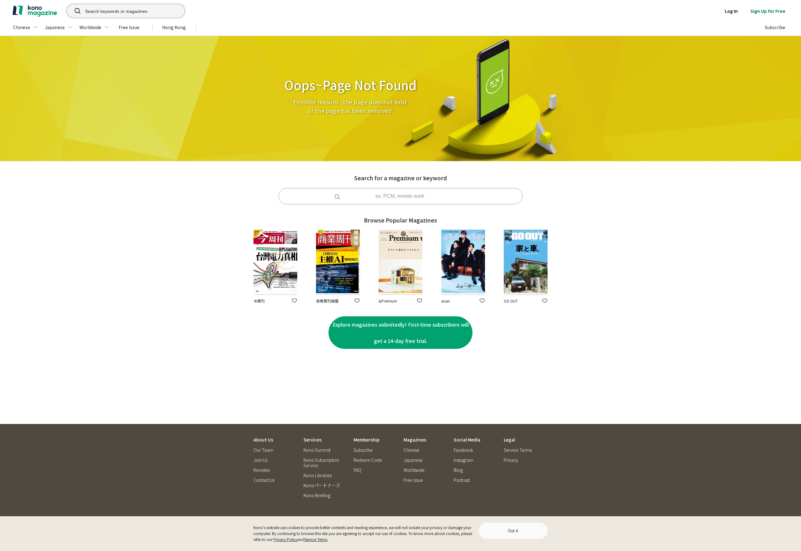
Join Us (260, 460)
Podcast (462, 480)
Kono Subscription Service (321, 462)
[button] (294, 300)
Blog (458, 470)
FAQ (357, 470)
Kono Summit (317, 450)
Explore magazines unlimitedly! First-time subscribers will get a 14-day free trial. (401, 332)
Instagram (463, 460)
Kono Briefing (317, 495)
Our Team (263, 450)
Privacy (511, 460)
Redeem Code (368, 460)
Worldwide (414, 470)
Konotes (261, 470)
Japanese (413, 460)
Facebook (463, 450)
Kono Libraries (318, 475)
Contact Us (263, 480)
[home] (35, 11)
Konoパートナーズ (322, 485)
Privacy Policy (285, 539)
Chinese (411, 450)
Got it (513, 530)
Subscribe (363, 450)
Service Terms (315, 539)
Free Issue (413, 480)
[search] (74, 11)
